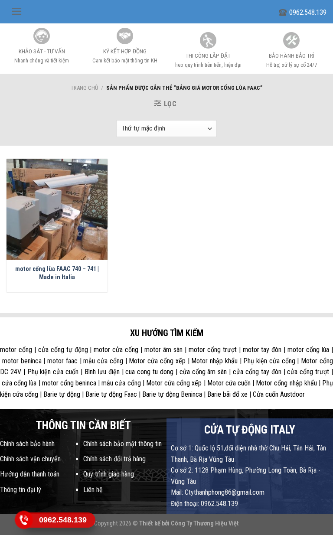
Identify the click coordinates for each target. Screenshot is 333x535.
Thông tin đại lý (20, 490)
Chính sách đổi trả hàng (114, 459)
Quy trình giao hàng (108, 474)
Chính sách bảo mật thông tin (122, 444)
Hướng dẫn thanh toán (29, 474)
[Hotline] (23, 519)
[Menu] (17, 11)
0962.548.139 (307, 12)
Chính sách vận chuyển (30, 459)
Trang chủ (84, 88)
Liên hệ (93, 490)
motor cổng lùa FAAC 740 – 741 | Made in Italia (57, 273)
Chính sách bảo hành (27, 444)
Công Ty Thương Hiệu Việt (205, 523)
